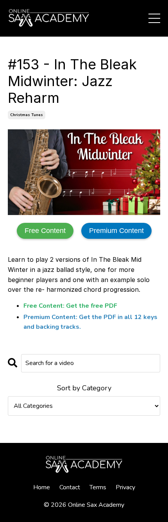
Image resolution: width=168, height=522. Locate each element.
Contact (69, 487)
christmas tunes (26, 115)
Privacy (125, 487)
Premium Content (116, 231)
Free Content (45, 231)
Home (41, 487)
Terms (97, 487)
